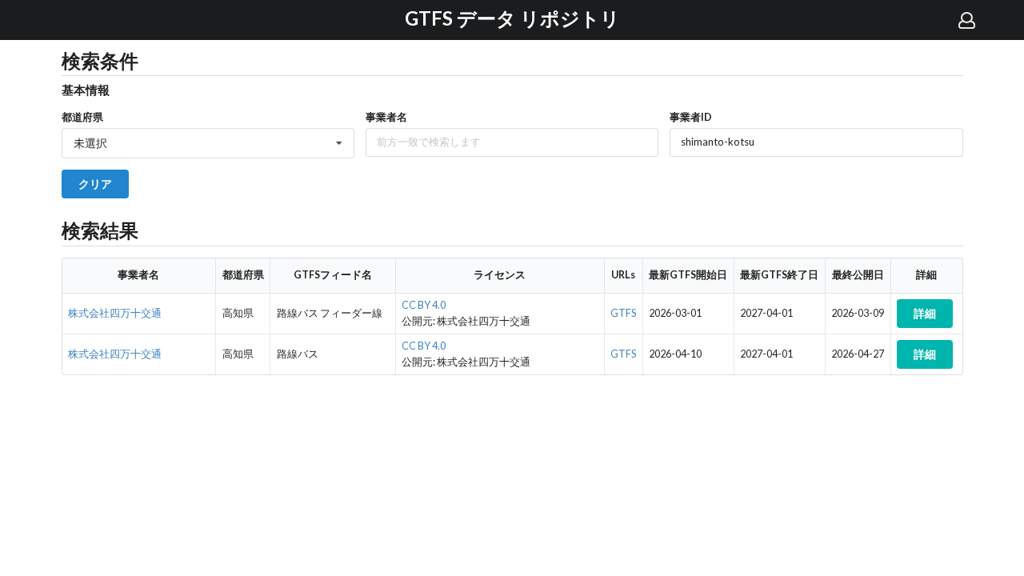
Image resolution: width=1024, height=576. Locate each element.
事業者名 (386, 116)
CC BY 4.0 (424, 305)
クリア (95, 183)
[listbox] (208, 143)
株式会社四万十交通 (115, 313)
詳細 (925, 313)
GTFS (623, 313)
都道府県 (82, 116)
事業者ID (691, 116)
